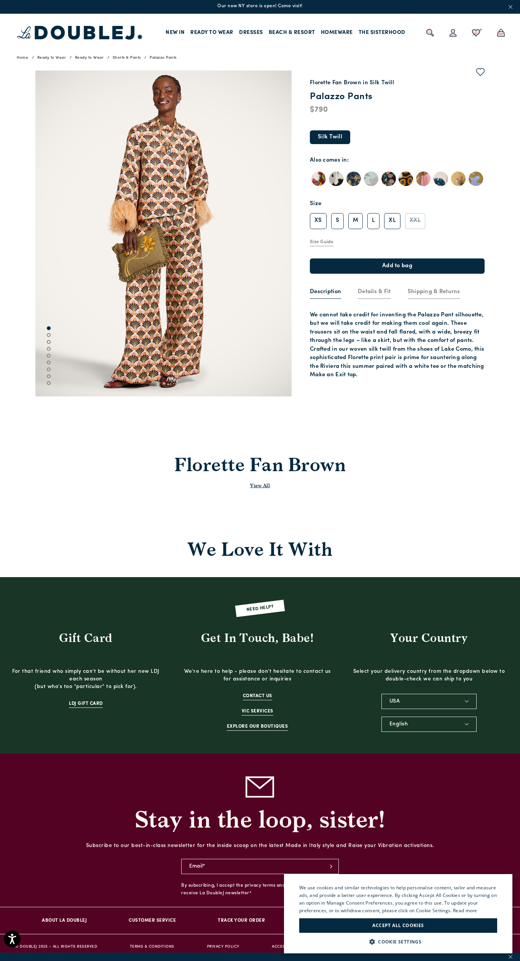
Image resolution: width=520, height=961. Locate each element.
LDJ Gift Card (86, 703)
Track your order (241, 920)
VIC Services (257, 711)
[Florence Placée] (441, 179)
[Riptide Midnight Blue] (354, 179)
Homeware (337, 32)
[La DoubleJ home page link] (80, 33)
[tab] (325, 292)
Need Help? (260, 608)
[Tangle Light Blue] (476, 179)
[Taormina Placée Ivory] (319, 179)
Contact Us (257, 696)
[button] (398, 942)
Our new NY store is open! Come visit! (260, 6)
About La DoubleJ (64, 920)
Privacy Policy (223, 947)
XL (392, 220)
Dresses (251, 32)
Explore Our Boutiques (257, 726)
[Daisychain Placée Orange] (406, 179)
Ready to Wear (211, 32)
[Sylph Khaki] (423, 179)
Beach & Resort (292, 32)
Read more (465, 910)
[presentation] (325, 292)
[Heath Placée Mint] (371, 179)
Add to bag (397, 266)
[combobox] (429, 701)
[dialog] (398, 913)
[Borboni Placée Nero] (389, 179)
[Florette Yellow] (458, 179)
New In (175, 32)
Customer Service (152, 920)
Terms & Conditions (152, 947)
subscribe (331, 866)
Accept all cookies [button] (398, 925)
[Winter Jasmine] (336, 179)
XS (318, 220)
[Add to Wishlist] (480, 73)
